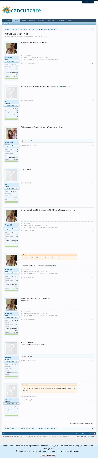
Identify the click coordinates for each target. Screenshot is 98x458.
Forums (16, 20)
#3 (92, 145)
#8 (92, 360)
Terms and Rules (81, 436)
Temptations (63, 86)
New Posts (51, 20)
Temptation (52, 266)
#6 (92, 277)
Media (24, 20)
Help (83, 434)
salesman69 (9, 142)
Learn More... (51, 455)
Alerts (69, 20)
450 (17, 66)
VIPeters (8, 357)
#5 (92, 231)
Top (91, 434)
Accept (43, 455)
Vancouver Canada (12, 372)
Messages (41, 20)
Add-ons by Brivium (53, 436)
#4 (92, 183)
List (31, 141)
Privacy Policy (92, 436)
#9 (92, 400)
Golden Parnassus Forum (19, 36)
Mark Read (61, 20)
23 (17, 110)
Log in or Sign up (88, 2)
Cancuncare (6, 434)
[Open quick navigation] (92, 29)
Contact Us (77, 434)
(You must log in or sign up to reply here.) (82, 423)
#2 (92, 100)
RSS (94, 434)
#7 (92, 319)
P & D (7, 102)
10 (17, 409)
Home (8, 20)
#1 (92, 63)
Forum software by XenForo (18, 436)
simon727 (8, 400)
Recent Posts (8, 23)
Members (32, 20)
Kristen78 (37, 36)
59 (17, 151)
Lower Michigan (13, 157)
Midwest (16, 115)
